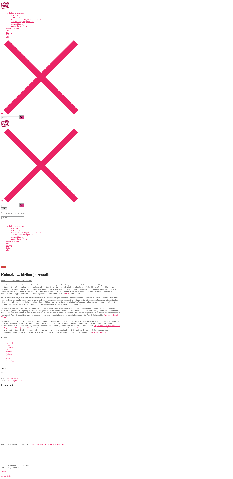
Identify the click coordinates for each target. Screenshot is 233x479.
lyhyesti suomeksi (99, 332)
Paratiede (17, 281)
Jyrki (3, 281)
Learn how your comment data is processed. (48, 445)
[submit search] (21, 117)
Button (3, 267)
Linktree (4, 472)
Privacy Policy (6, 476)
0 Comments (26, 281)
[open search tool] (39, 114)
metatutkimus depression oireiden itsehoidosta (91, 328)
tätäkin (67, 294)
